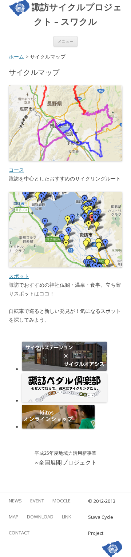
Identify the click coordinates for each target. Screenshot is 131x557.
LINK (66, 516)
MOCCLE (61, 500)
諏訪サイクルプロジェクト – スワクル (75, 14)
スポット (19, 275)
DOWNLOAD (40, 516)
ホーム (16, 56)
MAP (14, 516)
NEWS (15, 500)
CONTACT (19, 532)
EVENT (37, 500)
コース (16, 169)
